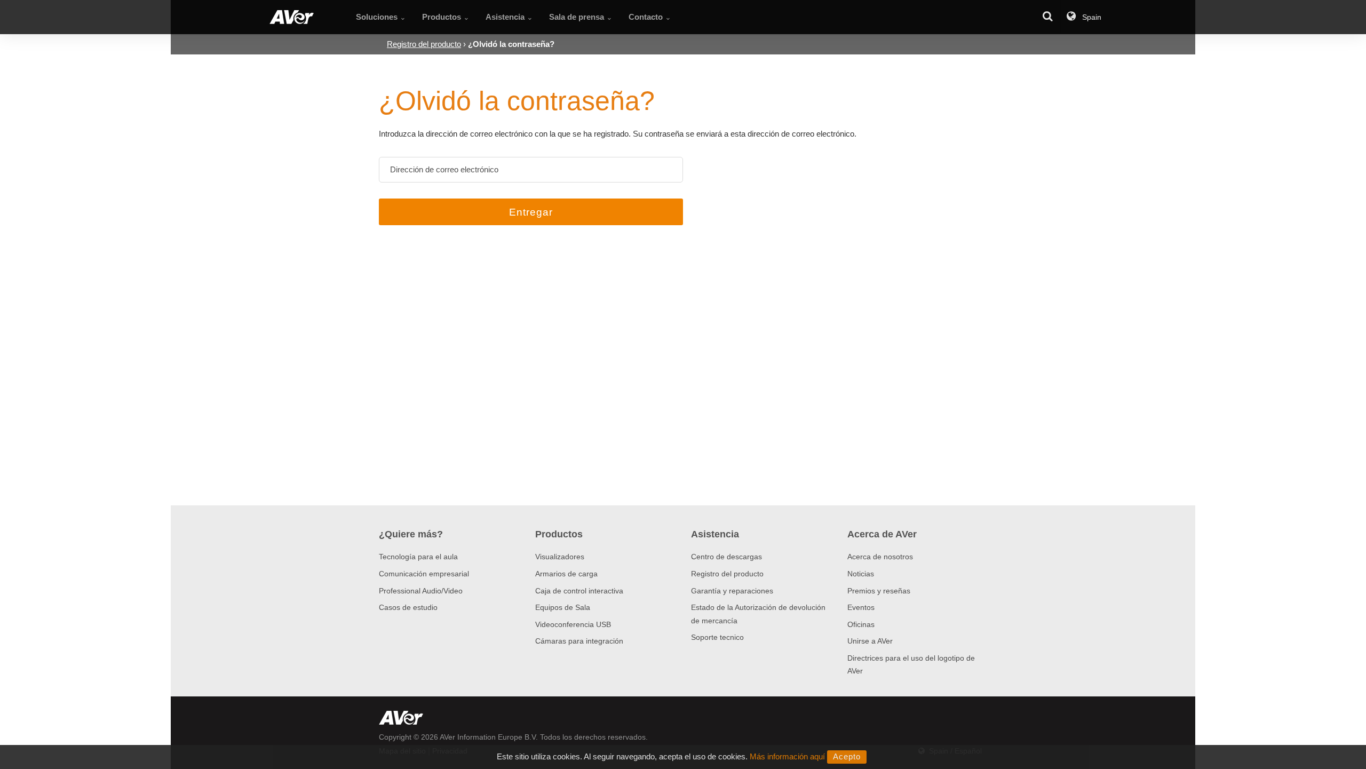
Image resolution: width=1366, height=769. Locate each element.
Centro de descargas (726, 556)
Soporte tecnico (717, 637)
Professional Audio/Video (421, 590)
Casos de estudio (408, 607)
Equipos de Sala (562, 607)
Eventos (861, 607)
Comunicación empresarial (424, 573)
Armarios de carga (566, 573)
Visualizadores (559, 556)
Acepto (847, 756)
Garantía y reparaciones (732, 590)
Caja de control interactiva (579, 590)
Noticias (860, 573)
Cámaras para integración (579, 641)
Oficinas (861, 624)
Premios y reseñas (878, 590)
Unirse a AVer (870, 641)
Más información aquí (787, 756)
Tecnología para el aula (418, 556)
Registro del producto (727, 573)
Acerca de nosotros (880, 556)
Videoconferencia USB (573, 624)
